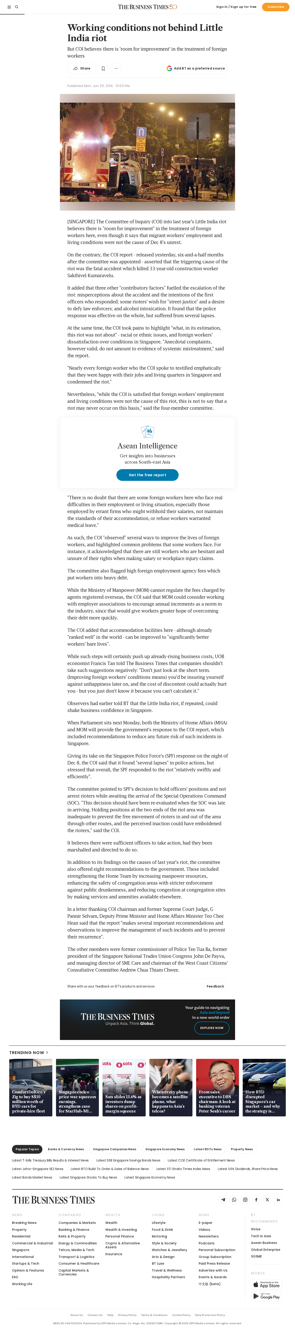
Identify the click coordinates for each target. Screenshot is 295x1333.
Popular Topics (27, 1149)
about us (76, 1315)
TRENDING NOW (26, 1052)
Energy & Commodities (78, 1243)
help (110, 1315)
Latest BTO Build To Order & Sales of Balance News (110, 1169)
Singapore (20, 1250)
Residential (21, 1236)
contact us (95, 1315)
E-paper (205, 1222)
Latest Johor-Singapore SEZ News (37, 1169)
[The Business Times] (143, 6)
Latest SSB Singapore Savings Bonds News (128, 1160)
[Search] (16, 7)
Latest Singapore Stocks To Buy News (88, 1177)
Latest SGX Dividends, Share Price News (248, 1169)
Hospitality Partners (168, 1277)
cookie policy (181, 1315)
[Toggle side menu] (9, 7)
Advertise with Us (213, 1270)
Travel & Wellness (167, 1270)
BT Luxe (158, 1263)
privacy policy (127, 1315)
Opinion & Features (28, 1270)
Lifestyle (158, 1222)
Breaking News (24, 1222)
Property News (242, 1149)
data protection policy (210, 1315)
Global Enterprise (265, 1249)
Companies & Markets (77, 1222)
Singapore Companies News (114, 1149)
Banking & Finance (74, 1229)
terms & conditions (154, 1315)
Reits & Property (72, 1236)
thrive (255, 1229)
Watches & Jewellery (169, 1250)
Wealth (111, 1222)
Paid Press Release (214, 1263)
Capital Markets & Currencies (74, 1272)
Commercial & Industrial (32, 1243)
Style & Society (164, 1243)
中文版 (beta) (210, 1284)
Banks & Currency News (66, 1149)
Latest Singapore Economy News (149, 1177)
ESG (15, 1277)
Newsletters (209, 1236)
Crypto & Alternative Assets (122, 1245)
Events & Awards (213, 1277)
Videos (204, 1229)
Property (19, 1229)
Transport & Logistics (76, 1257)
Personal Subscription (217, 1250)
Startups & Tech (25, 1263)
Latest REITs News (207, 1149)
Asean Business (264, 1242)
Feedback (215, 986)
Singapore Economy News (165, 1149)
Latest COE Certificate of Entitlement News (201, 1160)
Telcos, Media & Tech (76, 1250)
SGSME (256, 1256)
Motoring (159, 1236)
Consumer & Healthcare (79, 1263)
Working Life (22, 1284)
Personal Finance (119, 1236)
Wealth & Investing (121, 1229)
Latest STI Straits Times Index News (183, 1169)
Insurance (113, 1254)
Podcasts (207, 1243)
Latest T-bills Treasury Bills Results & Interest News (50, 1160)
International (23, 1257)
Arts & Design (163, 1257)
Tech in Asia (261, 1236)
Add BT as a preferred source (199, 68)
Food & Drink (162, 1229)
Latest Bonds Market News (32, 1177)
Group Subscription (215, 1257)
